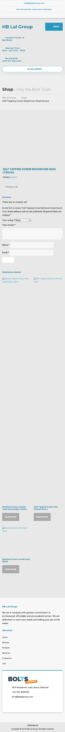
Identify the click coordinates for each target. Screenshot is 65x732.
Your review (9, 225)
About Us (6, 653)
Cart (4, 663)
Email (5, 252)
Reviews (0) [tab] (12, 187)
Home (4, 637)
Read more (10, 517)
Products (6, 648)
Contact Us (7, 658)
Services (5, 642)
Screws (14, 177)
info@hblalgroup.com (22, 697)
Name (6, 245)
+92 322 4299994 (34, 69)
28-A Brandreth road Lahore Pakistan (30, 687)
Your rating (8, 220)
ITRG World (32, 725)
